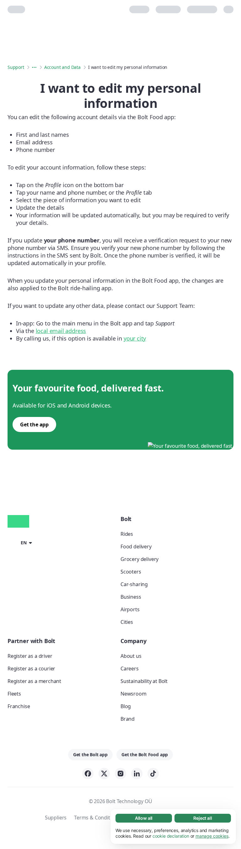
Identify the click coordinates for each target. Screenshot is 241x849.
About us (131, 655)
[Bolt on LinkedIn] (136, 773)
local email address (61, 331)
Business (130, 596)
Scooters (130, 571)
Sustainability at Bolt (144, 681)
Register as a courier (31, 668)
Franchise (19, 706)
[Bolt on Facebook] (88, 773)
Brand (127, 718)
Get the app (34, 424)
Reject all (202, 818)
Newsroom (133, 693)
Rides (126, 533)
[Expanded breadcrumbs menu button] (34, 67)
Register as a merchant (34, 681)
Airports (130, 609)
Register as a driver (30, 655)
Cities (126, 622)
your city (135, 338)
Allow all (144, 818)
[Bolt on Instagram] (120, 773)
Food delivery (136, 546)
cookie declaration (171, 836)
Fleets (14, 693)
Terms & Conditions (97, 817)
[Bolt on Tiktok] (153, 773)
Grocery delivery (139, 559)
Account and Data (62, 67)
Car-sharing (134, 584)
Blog (125, 706)
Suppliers (56, 817)
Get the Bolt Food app (144, 754)
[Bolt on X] (104, 773)
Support (16, 67)
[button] (21, 542)
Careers (129, 668)
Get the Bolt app (90, 754)
